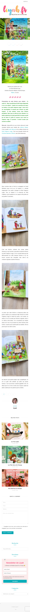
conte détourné (12, 129)
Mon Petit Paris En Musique (15, 488)
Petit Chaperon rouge (7, 131)
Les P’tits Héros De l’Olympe (15, 465)
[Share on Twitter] (13, 43)
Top (15, 609)
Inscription (15, 581)
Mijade (12, 92)
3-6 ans (15, 25)
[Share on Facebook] (9, 43)
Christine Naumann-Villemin (8, 133)
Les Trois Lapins (15, 441)
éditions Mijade (24, 127)
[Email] (21, 43)
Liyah (10, 32)
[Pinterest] (17, 43)
